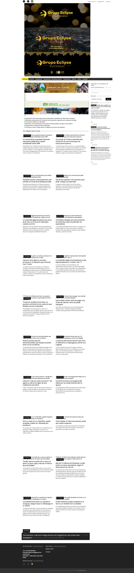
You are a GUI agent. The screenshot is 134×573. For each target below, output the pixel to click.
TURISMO (85, 79)
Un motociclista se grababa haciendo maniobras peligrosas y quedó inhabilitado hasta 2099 (36, 141)
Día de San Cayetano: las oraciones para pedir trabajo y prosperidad (70, 181)
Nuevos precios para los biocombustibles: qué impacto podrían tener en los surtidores (37, 343)
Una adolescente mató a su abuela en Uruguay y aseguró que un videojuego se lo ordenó (38, 504)
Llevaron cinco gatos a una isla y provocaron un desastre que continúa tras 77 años (37, 262)
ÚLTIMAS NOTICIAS (31, 131)
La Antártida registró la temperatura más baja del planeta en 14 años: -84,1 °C (71, 261)
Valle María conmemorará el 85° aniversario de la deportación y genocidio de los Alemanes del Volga (100, 149)
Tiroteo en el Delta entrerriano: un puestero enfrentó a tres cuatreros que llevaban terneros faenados (37, 304)
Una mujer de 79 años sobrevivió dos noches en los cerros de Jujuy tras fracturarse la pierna (69, 141)
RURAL (79, 79)
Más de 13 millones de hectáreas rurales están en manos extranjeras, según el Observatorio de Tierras (70, 465)
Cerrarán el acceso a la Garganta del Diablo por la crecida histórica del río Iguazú (69, 383)
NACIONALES (27, 135)
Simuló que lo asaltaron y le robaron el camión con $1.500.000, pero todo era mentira (101, 107)
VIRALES (74, 79)
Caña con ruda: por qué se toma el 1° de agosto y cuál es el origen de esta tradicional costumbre (37, 383)
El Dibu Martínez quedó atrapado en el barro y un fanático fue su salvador (70, 503)
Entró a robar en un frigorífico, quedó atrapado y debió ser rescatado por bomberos (36, 423)
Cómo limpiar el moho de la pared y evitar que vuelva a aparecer (71, 422)
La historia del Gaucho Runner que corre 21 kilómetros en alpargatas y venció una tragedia (71, 343)
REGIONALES (38, 79)
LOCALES (31, 79)
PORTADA (25, 79)
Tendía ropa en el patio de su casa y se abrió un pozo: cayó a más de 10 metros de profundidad (37, 463)
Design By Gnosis (82, 570)
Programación (100, 1)
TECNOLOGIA (66, 79)
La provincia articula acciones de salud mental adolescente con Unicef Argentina (100, 128)
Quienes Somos (92, 1)
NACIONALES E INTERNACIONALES (53, 79)
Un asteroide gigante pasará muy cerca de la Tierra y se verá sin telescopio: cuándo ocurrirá (37, 222)
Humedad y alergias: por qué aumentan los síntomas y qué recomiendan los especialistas (70, 222)
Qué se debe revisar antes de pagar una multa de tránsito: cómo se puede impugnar (70, 302)
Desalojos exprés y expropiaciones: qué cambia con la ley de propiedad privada (37, 181)
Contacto (108, 1)
